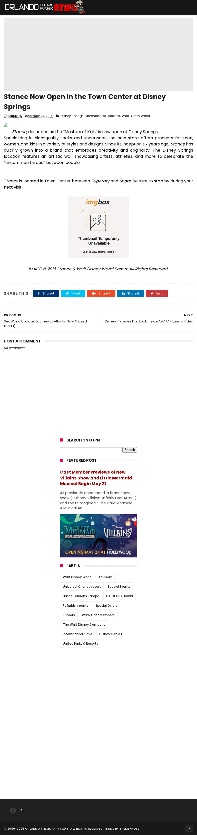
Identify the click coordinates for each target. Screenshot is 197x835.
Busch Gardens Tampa (81, 596)
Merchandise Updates (102, 116)
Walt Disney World (136, 116)
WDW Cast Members (98, 615)
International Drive (77, 634)
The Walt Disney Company (84, 624)
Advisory (105, 577)
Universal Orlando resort (82, 586)
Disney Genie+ (110, 634)
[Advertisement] (98, 683)
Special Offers (106, 605)
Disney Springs (72, 116)
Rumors (69, 615)
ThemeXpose (129, 829)
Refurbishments (75, 605)
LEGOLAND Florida (119, 596)
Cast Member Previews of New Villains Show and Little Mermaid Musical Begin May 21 (96, 478)
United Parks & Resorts (80, 643)
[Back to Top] (189, 828)
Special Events (119, 586)
